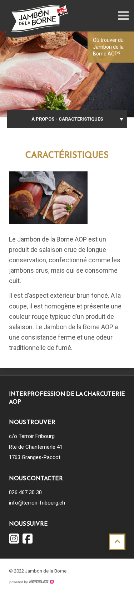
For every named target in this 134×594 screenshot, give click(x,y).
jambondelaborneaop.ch (35, 21)
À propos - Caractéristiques (67, 119)
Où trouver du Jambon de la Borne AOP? (108, 47)
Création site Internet (31, 581)
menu (123, 15)
